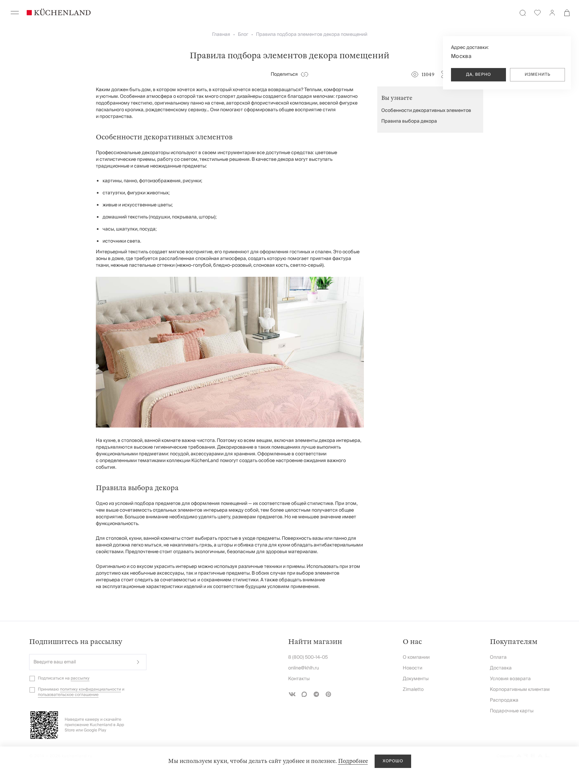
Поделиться (284, 74)
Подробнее (353, 761)
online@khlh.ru (303, 668)
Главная (221, 34)
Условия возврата (510, 678)
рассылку (80, 678)
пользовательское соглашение (68, 694)
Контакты (299, 678)
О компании (416, 657)
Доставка (501, 668)
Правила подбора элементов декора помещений (311, 34)
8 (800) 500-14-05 (308, 657)
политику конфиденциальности (90, 689)
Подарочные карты (511, 711)
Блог (243, 34)
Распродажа (504, 700)
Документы (416, 678)
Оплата (498, 657)
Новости (412, 668)
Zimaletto (413, 689)
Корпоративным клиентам (520, 689)
